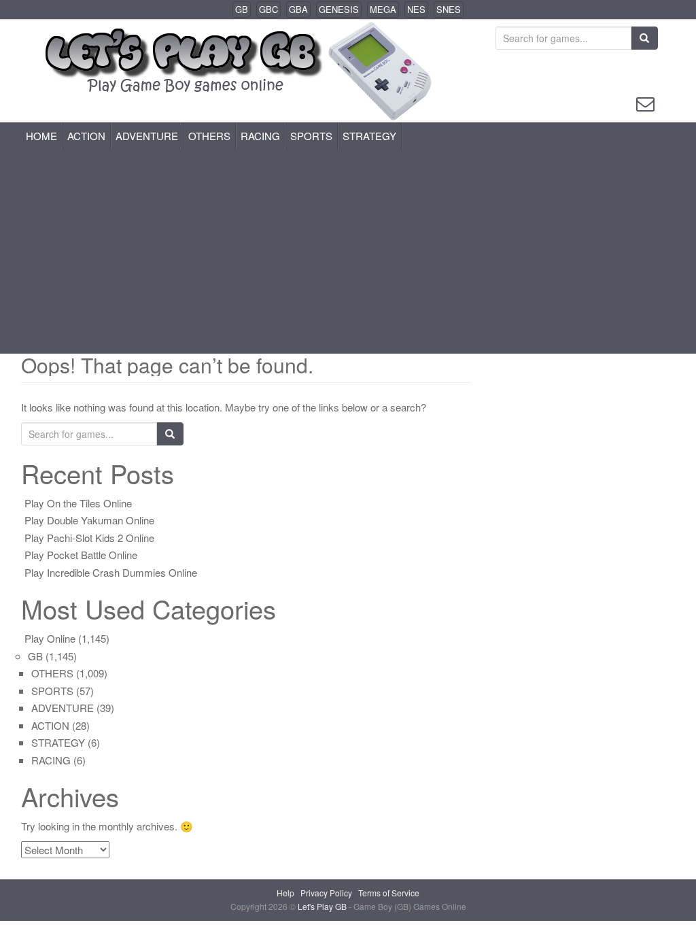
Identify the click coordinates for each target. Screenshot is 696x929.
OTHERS (209, 136)
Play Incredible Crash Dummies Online (110, 572)
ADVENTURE (147, 136)
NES (416, 9)
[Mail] (645, 102)
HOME (41, 136)
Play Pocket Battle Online (80, 554)
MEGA (383, 9)
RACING (260, 136)
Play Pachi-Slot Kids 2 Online (89, 537)
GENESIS (339, 9)
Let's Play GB (323, 906)
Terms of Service (388, 892)
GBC (268, 9)
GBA (298, 9)
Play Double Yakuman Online (89, 520)
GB (241, 9)
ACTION (86, 136)
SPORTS (311, 136)
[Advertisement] (348, 251)
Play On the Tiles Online (78, 503)
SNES (448, 9)
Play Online (49, 638)
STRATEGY (369, 136)
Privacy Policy (326, 892)
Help (285, 892)
